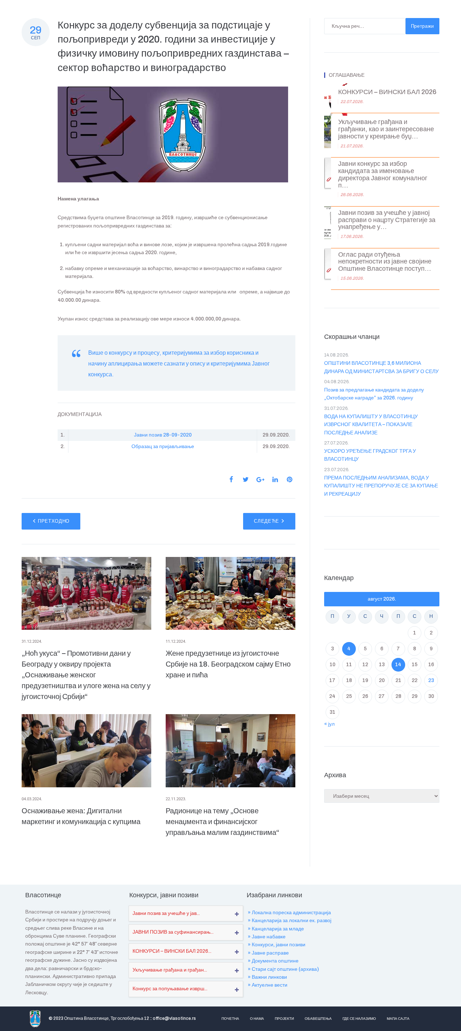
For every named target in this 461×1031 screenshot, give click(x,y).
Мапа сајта (398, 1019)
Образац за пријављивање (162, 446)
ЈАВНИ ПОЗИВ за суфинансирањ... (173, 932)
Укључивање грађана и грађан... (170, 970)
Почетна (230, 1019)
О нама (257, 1019)
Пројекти (284, 1019)
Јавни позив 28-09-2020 (163, 435)
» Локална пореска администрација (289, 912)
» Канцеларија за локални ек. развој (289, 920)
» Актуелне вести (267, 985)
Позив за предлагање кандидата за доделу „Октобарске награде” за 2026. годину (374, 394)
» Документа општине (273, 961)
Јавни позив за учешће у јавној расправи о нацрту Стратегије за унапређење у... (386, 220)
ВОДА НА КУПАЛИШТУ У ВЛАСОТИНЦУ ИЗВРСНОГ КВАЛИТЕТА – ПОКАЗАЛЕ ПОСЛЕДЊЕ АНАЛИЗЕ (371, 424)
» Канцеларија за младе (276, 929)
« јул (329, 724)
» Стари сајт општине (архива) (283, 969)
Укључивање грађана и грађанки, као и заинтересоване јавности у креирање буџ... (386, 129)
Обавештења (318, 1019)
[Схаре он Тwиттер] (245, 479)
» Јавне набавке (267, 936)
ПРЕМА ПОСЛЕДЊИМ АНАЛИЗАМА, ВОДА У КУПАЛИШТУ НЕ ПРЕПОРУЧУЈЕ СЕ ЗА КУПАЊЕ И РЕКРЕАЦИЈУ (381, 486)
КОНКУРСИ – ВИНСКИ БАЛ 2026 (387, 92)
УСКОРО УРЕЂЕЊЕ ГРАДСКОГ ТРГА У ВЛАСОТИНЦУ (370, 455)
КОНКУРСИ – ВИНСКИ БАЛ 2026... (172, 951)
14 (398, 664)
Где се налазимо (359, 1019)
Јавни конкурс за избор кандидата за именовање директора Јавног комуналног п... (383, 174)
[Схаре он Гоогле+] (260, 479)
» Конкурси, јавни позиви (276, 944)
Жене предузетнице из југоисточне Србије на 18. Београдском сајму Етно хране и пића (228, 664)
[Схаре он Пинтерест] (289, 479)
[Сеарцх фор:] (365, 26)
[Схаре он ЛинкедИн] (275, 479)
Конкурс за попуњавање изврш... (170, 988)
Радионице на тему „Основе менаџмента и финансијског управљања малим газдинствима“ (222, 821)
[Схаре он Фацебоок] (231, 479)
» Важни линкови (267, 977)
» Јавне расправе (268, 953)
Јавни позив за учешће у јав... (166, 913)
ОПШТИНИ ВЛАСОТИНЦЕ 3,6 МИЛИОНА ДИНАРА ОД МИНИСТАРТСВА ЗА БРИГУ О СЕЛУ (381, 367)
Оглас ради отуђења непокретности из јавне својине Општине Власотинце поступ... (384, 262)
